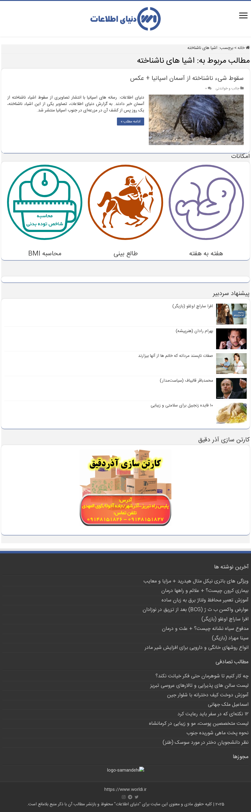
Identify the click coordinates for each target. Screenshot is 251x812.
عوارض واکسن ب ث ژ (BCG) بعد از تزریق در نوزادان (196, 610)
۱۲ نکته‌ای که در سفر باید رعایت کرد (213, 714)
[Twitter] (136, 797)
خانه (242, 48)
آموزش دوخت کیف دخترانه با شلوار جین (208, 695)
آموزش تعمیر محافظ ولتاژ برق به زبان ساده (205, 600)
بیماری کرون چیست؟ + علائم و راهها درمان (205, 591)
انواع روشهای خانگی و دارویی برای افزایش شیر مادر (197, 648)
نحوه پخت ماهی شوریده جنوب (217, 733)
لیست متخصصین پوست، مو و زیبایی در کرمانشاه (199, 724)
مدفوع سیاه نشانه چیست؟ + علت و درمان (205, 629)
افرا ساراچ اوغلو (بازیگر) (192, 306)
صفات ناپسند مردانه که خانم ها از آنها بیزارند (175, 356)
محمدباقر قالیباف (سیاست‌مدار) (186, 380)
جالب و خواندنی (227, 89)
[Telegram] (130, 797)
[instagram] (123, 797)
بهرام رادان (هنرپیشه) (194, 331)
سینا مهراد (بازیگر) (230, 638)
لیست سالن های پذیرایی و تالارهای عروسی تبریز (199, 686)
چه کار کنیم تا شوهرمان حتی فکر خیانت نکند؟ (202, 676)
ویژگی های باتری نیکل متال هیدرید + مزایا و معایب (196, 581)
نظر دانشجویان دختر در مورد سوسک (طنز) (206, 743)
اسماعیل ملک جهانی (228, 705)
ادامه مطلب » (130, 121)
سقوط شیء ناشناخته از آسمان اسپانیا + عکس (187, 78)
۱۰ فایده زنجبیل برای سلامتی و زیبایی (182, 405)
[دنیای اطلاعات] (125, 17)
